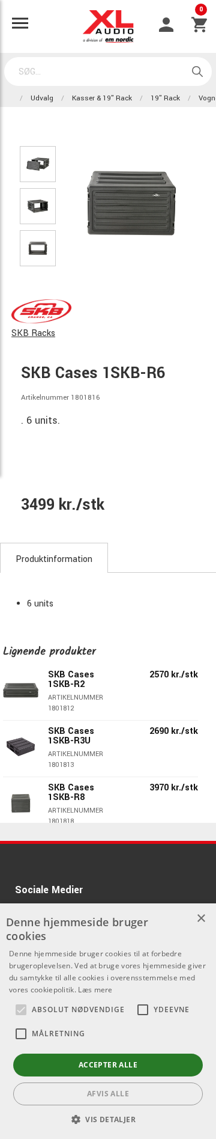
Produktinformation (54, 559)
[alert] (108, 1021)
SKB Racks (33, 333)
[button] (21, 1010)
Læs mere (95, 990)
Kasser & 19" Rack (102, 98)
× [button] (200, 918)
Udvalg (42, 98)
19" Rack (165, 98)
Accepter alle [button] (108, 1065)
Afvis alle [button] (108, 1094)
